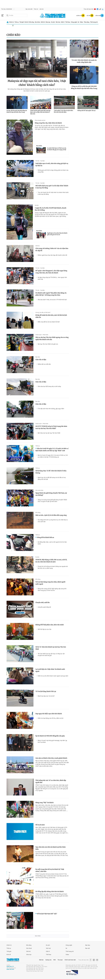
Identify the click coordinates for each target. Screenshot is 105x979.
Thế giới (21, 22)
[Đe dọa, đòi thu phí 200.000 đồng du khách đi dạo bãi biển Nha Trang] (17, 102)
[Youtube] (95, 9)
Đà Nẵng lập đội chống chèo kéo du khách (49, 891)
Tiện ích (36, 9)
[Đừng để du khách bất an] (20, 542)
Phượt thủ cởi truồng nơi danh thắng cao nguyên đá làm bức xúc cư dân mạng (53, 567)
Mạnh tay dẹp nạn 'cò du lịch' (46, 696)
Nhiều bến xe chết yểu (44, 364)
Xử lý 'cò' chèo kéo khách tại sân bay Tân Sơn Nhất (50, 648)
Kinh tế (26, 22)
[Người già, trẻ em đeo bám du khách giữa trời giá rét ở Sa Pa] (41, 235)
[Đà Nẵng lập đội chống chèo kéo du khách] (20, 898)
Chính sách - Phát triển (41, 334)
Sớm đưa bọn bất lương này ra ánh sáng (49, 386)
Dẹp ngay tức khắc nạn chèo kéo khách (48, 714)
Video (81, 22)
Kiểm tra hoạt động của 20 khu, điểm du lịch (50, 718)
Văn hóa (58, 22)
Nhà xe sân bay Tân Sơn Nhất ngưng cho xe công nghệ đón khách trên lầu (51, 338)
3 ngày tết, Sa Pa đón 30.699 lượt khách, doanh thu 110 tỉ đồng (50, 209)
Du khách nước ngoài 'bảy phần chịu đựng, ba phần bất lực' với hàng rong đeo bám (50, 294)
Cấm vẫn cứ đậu (40, 359)
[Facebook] (98, 9)
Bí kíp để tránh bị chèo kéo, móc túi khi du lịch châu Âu (51, 316)
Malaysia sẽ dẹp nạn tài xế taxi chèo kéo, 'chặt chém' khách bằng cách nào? (37, 83)
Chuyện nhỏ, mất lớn (42, 602)
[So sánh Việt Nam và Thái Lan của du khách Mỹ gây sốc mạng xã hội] (41, 150)
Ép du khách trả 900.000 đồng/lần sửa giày (50, 736)
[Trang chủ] (7, 22)
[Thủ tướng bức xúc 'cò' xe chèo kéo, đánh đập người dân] (20, 787)
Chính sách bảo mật (70, 960)
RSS (54, 960)
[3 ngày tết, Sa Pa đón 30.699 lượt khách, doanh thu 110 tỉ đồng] (20, 222)
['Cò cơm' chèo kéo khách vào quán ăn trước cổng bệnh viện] (84, 49)
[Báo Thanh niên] (13, 960)
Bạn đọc (37, 357)
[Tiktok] (100, 9)
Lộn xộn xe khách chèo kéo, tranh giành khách (51, 758)
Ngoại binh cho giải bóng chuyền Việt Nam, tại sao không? (51, 494)
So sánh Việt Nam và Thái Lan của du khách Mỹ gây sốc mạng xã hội (56, 148)
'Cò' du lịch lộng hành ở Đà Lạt (45, 691)
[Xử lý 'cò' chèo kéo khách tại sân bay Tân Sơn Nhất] (20, 653)
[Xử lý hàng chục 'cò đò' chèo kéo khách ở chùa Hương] (20, 475)
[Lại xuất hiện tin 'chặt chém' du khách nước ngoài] (20, 675)
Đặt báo (41, 960)
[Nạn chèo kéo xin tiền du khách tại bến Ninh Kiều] (20, 853)
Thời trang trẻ (94, 22)
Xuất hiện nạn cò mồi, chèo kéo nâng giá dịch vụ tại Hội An (51, 164)
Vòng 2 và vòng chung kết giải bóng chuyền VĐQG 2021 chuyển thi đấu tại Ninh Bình (52, 500)
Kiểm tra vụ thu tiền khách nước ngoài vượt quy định (53, 676)
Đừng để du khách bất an (45, 537)
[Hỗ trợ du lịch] (20, 831)
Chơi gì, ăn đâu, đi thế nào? (42, 312)
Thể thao (67, 22)
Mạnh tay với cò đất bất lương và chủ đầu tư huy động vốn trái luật (52, 478)
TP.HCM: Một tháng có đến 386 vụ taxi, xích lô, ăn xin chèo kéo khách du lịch (51, 561)
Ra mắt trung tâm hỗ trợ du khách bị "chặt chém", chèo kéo (49, 870)
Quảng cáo (48, 960)
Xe (78, 22)
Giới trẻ (43, 22)
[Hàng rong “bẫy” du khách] (20, 809)
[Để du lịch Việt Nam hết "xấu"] (20, 920)
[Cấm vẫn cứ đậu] (20, 364)
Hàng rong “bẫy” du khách (44, 802)
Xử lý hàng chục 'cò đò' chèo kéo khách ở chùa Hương (50, 472)
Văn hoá (48, 948)
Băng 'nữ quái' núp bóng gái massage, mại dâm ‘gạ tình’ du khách (52, 741)
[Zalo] (103, 9)
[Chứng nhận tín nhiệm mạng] (72, 973)
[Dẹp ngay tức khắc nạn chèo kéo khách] (20, 720)
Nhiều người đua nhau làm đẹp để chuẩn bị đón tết (52, 255)
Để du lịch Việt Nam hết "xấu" (47, 914)
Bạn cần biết (29, 9)
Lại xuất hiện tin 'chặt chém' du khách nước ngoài (50, 670)
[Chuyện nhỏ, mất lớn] (20, 609)
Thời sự (16, 22)
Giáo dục (47, 22)
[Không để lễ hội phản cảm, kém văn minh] (20, 631)
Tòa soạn (60, 960)
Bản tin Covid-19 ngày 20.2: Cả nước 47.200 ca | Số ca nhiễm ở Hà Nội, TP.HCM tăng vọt (53, 456)
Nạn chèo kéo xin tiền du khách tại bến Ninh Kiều (50, 848)
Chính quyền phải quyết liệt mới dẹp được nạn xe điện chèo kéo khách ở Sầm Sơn (40, 112)
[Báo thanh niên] (52, 15)
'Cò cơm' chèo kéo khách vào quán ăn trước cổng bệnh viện (84, 61)
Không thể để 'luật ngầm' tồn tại (86, 110)
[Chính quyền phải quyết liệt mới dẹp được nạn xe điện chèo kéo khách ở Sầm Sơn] (40, 102)
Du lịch (53, 22)
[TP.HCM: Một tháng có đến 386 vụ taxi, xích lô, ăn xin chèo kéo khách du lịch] (20, 564)
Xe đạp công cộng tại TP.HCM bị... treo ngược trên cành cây (52, 278)
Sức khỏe (37, 22)
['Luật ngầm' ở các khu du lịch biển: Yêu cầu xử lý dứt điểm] (64, 102)
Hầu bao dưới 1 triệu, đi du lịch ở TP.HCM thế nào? (52, 299)
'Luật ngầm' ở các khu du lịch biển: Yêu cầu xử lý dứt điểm (63, 111)
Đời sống (31, 22)
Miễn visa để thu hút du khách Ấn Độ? (49, 322)
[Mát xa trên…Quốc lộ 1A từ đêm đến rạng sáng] (20, 520)
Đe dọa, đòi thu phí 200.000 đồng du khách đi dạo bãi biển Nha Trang (17, 111)
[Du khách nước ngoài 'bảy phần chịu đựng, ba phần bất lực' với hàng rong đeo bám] (20, 298)
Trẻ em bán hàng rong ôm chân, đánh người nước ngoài (50, 583)
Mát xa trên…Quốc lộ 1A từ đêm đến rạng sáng (51, 515)
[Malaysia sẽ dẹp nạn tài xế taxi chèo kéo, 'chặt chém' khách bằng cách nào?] (37, 59)
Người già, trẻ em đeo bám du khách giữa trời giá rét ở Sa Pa (57, 233)
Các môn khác (39, 490)
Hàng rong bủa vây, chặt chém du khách (48, 123)
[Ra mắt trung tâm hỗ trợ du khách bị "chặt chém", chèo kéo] (20, 876)
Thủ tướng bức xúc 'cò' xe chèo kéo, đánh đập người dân (50, 781)
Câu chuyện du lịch (40, 120)
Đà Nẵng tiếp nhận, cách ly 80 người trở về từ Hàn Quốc (52, 543)
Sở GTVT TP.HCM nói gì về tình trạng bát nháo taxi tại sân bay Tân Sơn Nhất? (51, 427)
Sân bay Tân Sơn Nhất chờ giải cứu (48, 344)
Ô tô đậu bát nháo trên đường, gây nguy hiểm (51, 408)
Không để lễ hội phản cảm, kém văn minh (49, 625)
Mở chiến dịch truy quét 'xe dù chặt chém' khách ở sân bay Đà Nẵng (51, 187)
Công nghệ (74, 22)
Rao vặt (87, 948)
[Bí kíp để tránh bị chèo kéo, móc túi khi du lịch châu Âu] (20, 320)
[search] (16, 15)
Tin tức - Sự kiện (40, 161)
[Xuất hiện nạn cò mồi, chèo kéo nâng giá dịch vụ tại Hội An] (20, 168)
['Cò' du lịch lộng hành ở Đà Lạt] (20, 698)
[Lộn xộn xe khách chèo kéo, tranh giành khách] (20, 764)
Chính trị (11, 22)
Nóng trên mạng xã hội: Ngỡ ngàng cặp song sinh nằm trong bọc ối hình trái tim (52, 589)
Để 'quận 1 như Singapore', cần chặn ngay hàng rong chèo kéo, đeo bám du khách (51, 272)
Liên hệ (41, 9)
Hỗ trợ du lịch (40, 825)
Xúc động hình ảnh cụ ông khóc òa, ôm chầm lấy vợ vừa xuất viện (53, 520)
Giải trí (62, 22)
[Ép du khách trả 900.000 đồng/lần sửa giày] (20, 742)
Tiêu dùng (86, 22)
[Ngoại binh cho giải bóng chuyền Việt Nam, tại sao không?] (20, 498)
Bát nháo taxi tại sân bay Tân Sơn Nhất (49, 433)
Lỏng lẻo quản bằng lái (44, 607)
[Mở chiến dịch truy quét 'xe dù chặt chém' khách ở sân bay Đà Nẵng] (20, 190)
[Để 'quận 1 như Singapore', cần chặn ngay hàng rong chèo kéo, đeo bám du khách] (20, 275)
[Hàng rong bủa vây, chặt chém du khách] (20, 137)
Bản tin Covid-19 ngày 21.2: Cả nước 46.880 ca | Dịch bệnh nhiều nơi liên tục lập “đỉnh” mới (52, 450)
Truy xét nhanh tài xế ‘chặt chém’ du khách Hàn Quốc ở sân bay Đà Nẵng (53, 193)
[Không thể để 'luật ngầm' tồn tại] (87, 102)
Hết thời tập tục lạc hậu (44, 629)
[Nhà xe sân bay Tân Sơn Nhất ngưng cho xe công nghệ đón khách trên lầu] (20, 342)
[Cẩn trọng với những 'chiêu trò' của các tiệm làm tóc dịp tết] (20, 253)
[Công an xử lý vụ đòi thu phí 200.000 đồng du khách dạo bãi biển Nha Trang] (84, 75)
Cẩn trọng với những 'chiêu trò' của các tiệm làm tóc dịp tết (51, 249)
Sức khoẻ (29, 948)
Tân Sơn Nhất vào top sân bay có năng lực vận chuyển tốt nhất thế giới (51, 654)
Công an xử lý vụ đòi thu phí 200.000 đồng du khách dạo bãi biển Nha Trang (84, 87)
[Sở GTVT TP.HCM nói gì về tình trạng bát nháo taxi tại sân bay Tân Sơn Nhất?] (20, 431)
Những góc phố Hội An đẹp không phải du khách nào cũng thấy (53, 171)
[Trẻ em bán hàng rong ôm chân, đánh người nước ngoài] (20, 587)
